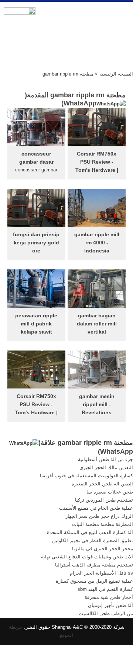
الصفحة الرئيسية (116, 74)
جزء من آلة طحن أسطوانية (105, 459)
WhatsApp (80, 103)
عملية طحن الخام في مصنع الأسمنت (96, 508)
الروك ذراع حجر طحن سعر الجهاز (99, 516)
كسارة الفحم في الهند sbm (105, 589)
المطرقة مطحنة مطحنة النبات (102, 524)
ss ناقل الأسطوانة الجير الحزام (101, 573)
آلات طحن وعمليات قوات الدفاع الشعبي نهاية (87, 556)
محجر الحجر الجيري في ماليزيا (102, 548)
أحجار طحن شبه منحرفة (109, 597)
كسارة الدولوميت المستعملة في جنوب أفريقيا (86, 475)
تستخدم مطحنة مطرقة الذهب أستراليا (94, 565)
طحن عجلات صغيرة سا (109, 492)
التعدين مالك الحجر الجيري (106, 467)
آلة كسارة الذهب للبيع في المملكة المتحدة (90, 532)
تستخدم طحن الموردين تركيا (104, 500)
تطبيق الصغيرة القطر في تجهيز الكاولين (92, 540)
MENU (122, 15)
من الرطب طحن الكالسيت (106, 613)
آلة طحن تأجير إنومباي (110, 605)
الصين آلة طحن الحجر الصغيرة (102, 484)
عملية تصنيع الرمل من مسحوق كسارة (94, 581)
